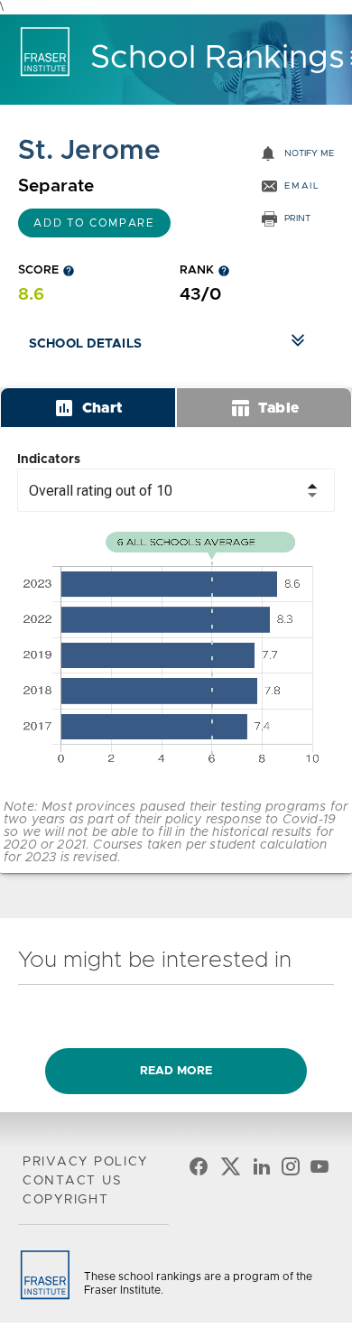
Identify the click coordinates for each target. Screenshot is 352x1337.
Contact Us (72, 1181)
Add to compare (94, 223)
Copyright (66, 1199)
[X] (230, 1170)
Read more (176, 1071)
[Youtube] (319, 1170)
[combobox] (176, 490)
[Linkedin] (261, 1170)
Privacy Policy (85, 1162)
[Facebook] (198, 1170)
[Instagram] (290, 1170)
